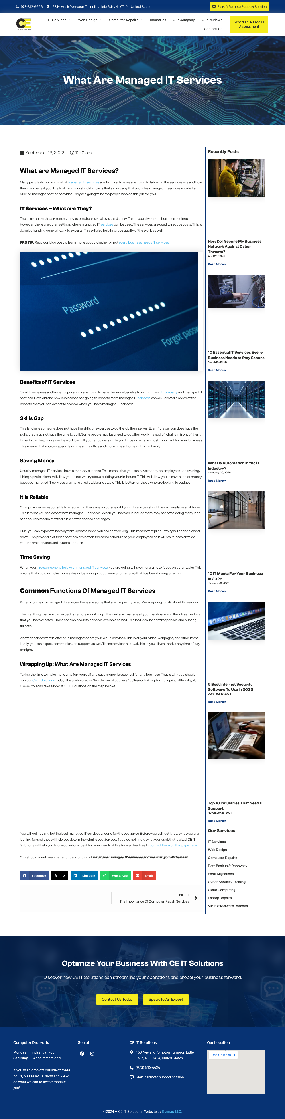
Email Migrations (221, 874)
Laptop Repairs (220, 898)
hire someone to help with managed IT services (72, 568)
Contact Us (213, 29)
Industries (158, 20)
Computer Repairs (123, 20)
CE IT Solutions (43, 680)
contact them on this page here (173, 845)
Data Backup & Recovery (227, 866)
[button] (34, 875)
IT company (168, 392)
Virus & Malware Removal (228, 906)
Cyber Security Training (227, 882)
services (106, 224)
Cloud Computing (221, 890)
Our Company (184, 20)
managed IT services (83, 182)
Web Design (87, 20)
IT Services (57, 20)
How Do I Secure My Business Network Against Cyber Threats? (234, 246)
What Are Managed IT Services (142, 80)
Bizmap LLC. (172, 1111)
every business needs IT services (144, 242)
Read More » (217, 264)
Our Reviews (212, 20)
